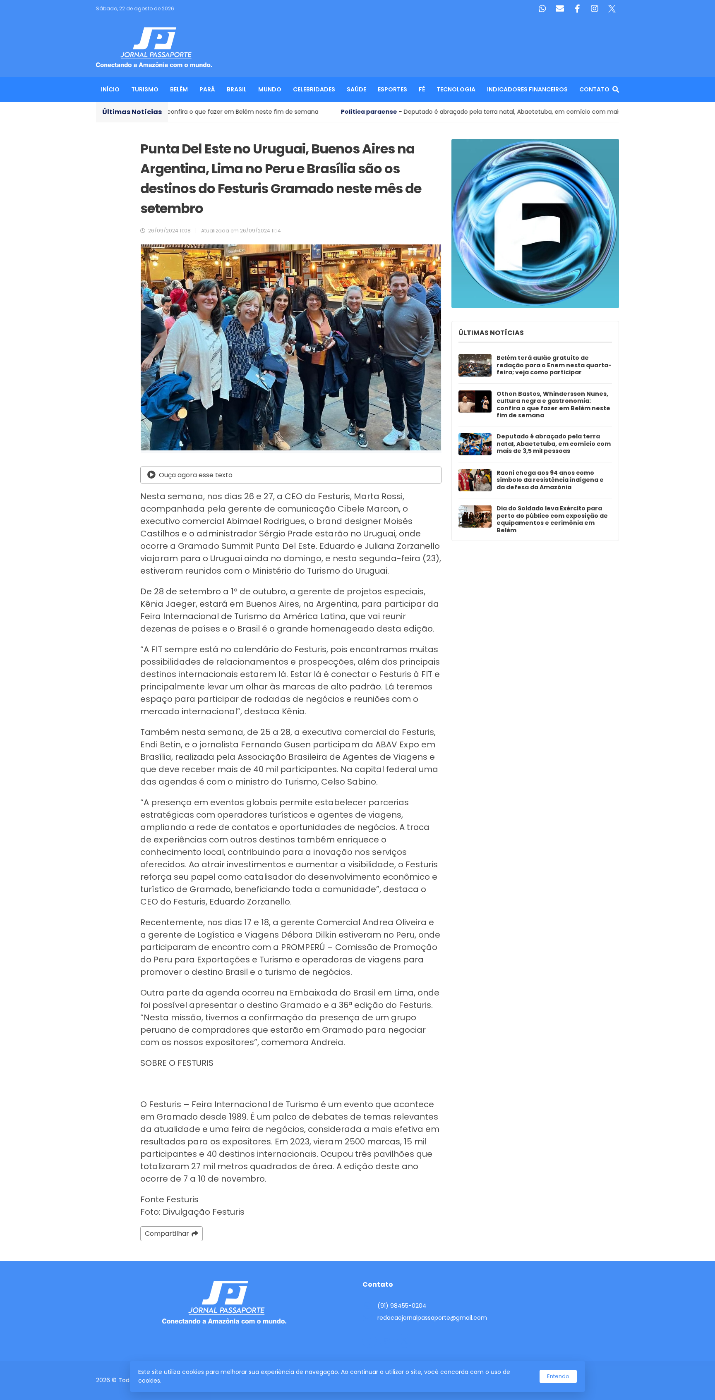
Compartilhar (167, 1233)
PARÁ (207, 89)
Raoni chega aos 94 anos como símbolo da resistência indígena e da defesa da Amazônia (550, 480)
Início (110, 89)
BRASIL (237, 89)
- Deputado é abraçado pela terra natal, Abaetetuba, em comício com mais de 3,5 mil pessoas (385, 112)
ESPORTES (392, 89)
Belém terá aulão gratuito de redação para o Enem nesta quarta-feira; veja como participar (554, 365)
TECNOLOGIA (456, 89)
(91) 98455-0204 (402, 1306)
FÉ (422, 89)
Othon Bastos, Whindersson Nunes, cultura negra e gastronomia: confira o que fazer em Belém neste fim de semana (553, 404)
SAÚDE (356, 89)
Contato (594, 89)
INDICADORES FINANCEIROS (527, 89)
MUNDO (269, 89)
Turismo (144, 89)
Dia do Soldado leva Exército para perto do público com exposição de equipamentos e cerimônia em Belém (552, 519)
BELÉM (179, 89)
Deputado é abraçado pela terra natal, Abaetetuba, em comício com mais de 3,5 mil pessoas (554, 444)
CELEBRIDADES (314, 89)
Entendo (558, 1376)
